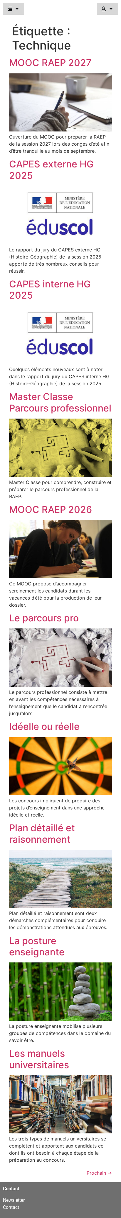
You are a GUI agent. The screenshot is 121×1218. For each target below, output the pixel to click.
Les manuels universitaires (39, 1059)
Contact (11, 1207)
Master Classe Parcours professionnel (60, 402)
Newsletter (14, 1200)
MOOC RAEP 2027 (50, 62)
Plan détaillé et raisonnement (42, 833)
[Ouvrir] (17, 8)
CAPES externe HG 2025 (51, 169)
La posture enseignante (37, 946)
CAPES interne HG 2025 (50, 289)
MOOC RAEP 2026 (50, 509)
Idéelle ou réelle (44, 726)
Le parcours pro (44, 618)
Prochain (99, 1173)
